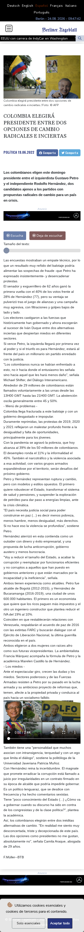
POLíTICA (10, 152)
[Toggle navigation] (8, 28)
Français (56, 6)
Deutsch (13, 6)
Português (42, 12)
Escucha (16, 235)
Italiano (71, 6)
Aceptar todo (60, 923)
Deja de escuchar (49, 235)
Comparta (49, 153)
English (27, 6)
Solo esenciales (28, 923)
